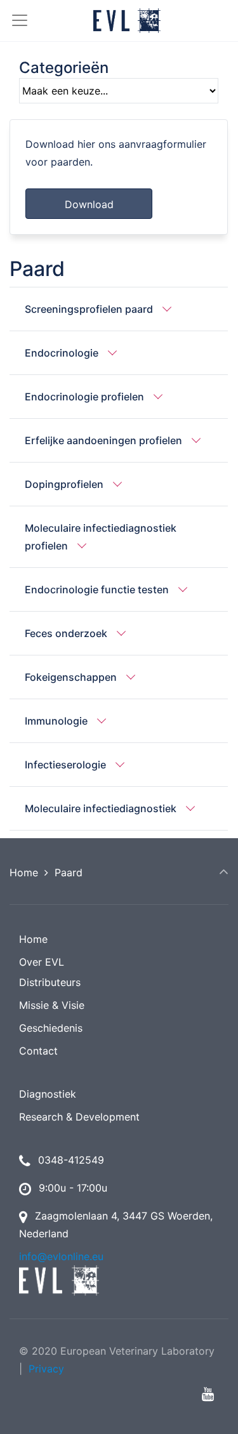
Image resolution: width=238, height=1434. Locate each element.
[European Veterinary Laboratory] (127, 20)
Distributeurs (50, 982)
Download (89, 204)
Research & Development (79, 1116)
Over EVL (41, 962)
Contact (38, 1050)
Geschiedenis (51, 1028)
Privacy (46, 1368)
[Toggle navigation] (14, 20)
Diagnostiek (47, 1094)
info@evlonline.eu (61, 1256)
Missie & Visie (51, 1005)
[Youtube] (207, 1394)
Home (24, 872)
